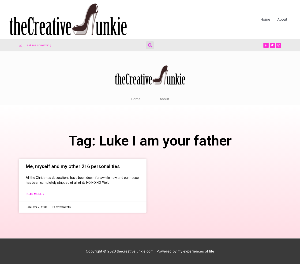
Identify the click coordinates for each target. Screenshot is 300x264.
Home (265, 19)
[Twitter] (272, 45)
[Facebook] (266, 45)
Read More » (35, 194)
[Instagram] (278, 45)
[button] (150, 45)
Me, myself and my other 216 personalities (73, 166)
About (282, 19)
